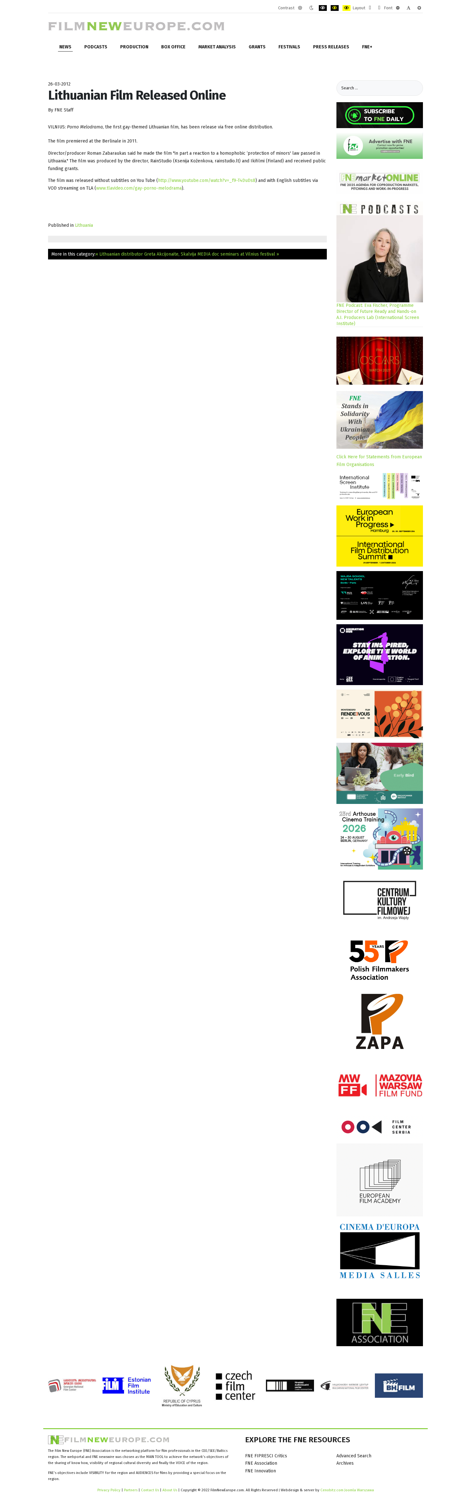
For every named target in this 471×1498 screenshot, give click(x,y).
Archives (345, 1463)
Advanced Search (353, 1456)
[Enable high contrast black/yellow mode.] (334, 8)
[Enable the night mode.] (311, 8)
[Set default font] (408, 8)
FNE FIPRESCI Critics (266, 1456)
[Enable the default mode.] (300, 8)
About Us (169, 1490)
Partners (130, 1490)
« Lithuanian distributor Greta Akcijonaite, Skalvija (145, 254)
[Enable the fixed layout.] (370, 8)
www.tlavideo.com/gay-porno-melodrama (139, 188)
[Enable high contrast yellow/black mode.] (346, 8)
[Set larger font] (419, 8)
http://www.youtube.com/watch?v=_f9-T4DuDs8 (206, 180)
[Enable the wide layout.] (379, 8)
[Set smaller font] (397, 8)
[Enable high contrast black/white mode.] (322, 8)
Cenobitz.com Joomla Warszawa (347, 1490)
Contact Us (150, 1490)
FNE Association (261, 1463)
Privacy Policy (108, 1490)
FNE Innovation (260, 1471)
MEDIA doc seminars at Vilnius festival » (238, 254)
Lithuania (84, 225)
